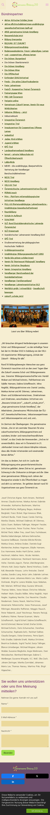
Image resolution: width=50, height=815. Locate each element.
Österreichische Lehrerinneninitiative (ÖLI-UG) (26, 188)
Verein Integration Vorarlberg (18, 269)
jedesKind (9, 135)
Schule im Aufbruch (13, 215)
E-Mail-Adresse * (9, 717)
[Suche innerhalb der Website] (3, 4)
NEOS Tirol (9, 177)
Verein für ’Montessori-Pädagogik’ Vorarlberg (25, 261)
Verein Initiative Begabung (17, 265)
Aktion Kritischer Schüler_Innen (19, 20)
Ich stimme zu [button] (37, 811)
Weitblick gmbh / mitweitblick (18, 288)
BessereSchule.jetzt (14, 35)
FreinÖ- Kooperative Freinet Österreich (22, 89)
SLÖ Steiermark (12, 230)
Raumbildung (10, 211)
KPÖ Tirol (9, 146)
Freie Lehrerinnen (13, 85)
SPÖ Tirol (9, 238)
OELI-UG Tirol (11, 185)
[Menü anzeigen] (47, 4)
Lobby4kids (10, 162)
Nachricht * (6, 730)
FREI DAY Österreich (14, 96)
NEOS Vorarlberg (12, 181)
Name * (4, 703)
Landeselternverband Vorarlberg (19, 150)
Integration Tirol (12, 123)
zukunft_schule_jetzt (14, 296)
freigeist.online (11, 100)
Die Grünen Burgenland (15, 58)
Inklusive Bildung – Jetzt (16, 112)
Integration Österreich (15, 119)
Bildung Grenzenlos (13, 39)
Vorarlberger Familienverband (18, 280)
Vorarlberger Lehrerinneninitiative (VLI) (22, 284)
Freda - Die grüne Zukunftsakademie (21, 81)
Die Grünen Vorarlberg (14, 66)
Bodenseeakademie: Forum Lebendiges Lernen (27, 50)
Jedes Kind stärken (14, 139)
